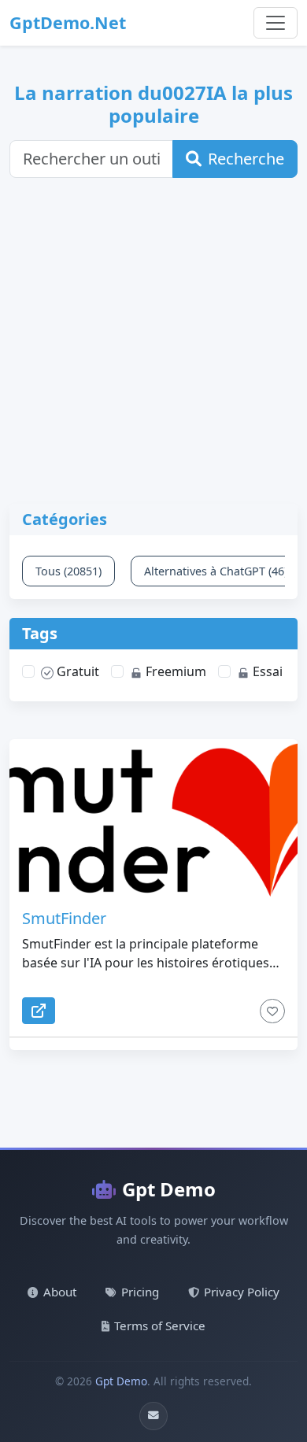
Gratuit (76, 671)
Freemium (174, 671)
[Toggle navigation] (275, 23)
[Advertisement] (153, 350)
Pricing (140, 1292)
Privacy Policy (241, 1292)
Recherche (246, 158)
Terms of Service (159, 1325)
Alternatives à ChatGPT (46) (215, 571)
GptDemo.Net (67, 22)
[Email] (153, 1416)
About (59, 1292)
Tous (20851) (68, 571)
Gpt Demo (169, 1189)
